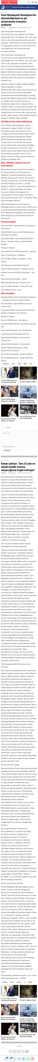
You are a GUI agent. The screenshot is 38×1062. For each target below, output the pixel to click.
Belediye (4, 982)
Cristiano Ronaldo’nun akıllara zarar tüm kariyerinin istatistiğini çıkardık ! (24, 7)
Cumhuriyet (5, 363)
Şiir (31, 363)
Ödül (19, 363)
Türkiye (30, 982)
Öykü (25, 363)
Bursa (12, 982)
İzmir (13, 363)
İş (24, 982)
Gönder (7, 450)
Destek (19, 982)
